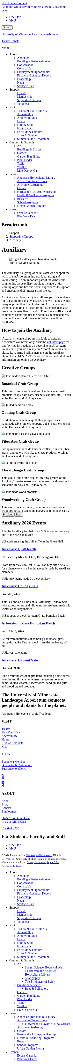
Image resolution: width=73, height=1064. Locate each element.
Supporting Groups (21, 236)
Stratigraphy (32, 978)
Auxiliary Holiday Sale (20, 586)
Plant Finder (24, 999)
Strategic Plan (25, 904)
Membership (25, 914)
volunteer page (56, 342)
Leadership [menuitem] (24, 79)
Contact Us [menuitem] (24, 68)
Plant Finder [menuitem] (24, 160)
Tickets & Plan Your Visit (32, 928)
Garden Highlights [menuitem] (28, 156)
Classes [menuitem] (21, 188)
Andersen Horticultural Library (36, 1016)
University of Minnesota (39, 855)
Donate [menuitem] (21, 93)
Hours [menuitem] (21, 121)
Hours (5, 739)
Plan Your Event (27, 1059)
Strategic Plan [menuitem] (25, 86)
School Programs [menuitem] (27, 202)
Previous (8, 514)
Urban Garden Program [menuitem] (31, 205)
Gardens (22, 992)
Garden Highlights (28, 995)
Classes (21, 1030)
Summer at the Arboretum (33, 957)
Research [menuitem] (22, 198)
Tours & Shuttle (27, 953)
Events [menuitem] (13, 209)
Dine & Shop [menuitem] (25, 124)
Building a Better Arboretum (34, 879)
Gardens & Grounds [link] (21, 142)
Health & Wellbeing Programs (35, 1038)
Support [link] (14, 89)
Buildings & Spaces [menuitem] (29, 149)
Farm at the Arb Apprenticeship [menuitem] (36, 191)
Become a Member (13, 761)
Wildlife (22, 1006)
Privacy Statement (36, 862)
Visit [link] (12, 107)
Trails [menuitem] (20, 163)
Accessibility (9, 736)
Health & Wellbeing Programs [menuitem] (35, 195)
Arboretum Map (27, 935)
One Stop (15, 17)
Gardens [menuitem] (22, 153)
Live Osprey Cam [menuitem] (28, 170)
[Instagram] (36, 779)
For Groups (24, 946)
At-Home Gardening (30, 1027)
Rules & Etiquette (12, 743)
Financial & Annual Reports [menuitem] (34, 75)
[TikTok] (36, 786)
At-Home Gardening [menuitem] (30, 184)
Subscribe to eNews (14, 768)
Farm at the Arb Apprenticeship (36, 1034)
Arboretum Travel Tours (32, 1020)
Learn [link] (13, 174)
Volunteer (23, 921)
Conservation (25, 883)
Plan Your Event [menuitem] (27, 216)
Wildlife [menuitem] (22, 167)
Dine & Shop (25, 942)
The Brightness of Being (40, 981)
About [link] (13, 54)
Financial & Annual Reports (34, 893)
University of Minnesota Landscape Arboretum (30, 34)
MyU (12, 20)
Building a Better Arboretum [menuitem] (34, 61)
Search (7, 27)
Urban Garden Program (31, 1048)
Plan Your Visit (11, 732)
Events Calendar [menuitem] (27, 212)
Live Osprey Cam (28, 1009)
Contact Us (24, 886)
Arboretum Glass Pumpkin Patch (28, 623)
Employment (9, 811)
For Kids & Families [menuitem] (29, 131)
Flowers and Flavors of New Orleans (47, 1023)
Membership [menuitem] (25, 96)
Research (22, 1041)
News (20, 900)
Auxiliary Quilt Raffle (19, 549)
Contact (6, 808)
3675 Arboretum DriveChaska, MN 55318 (16, 819)
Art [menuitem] (19, 146)
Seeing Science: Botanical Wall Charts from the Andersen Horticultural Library (44, 971)
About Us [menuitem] (23, 57)
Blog (5, 804)
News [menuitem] (20, 82)
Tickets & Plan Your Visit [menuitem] (32, 110)
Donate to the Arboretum (17, 765)
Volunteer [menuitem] (23, 103)
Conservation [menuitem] (25, 65)
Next (18, 514)
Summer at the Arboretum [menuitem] (33, 139)
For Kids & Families (29, 949)
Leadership (24, 897)
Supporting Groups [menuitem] (29, 100)
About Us (23, 876)
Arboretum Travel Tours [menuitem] (32, 181)
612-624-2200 (10, 828)
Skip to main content (14, 3)
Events (13, 1052)
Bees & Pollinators (36, 988)
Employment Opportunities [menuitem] (33, 72)
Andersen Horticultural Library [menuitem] (36, 177)
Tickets (6, 41)
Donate (14, 41)
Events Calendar (27, 1055)
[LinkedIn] (36, 782)
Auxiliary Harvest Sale (20, 660)
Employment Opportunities (33, 890)
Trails (20, 1002)
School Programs (27, 1045)
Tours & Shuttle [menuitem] (27, 135)
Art (19, 964)
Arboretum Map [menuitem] (27, 117)
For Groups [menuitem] (24, 128)
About (5, 801)
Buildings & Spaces (29, 985)
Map (4, 746)
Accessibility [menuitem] (25, 114)
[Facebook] (36, 775)
